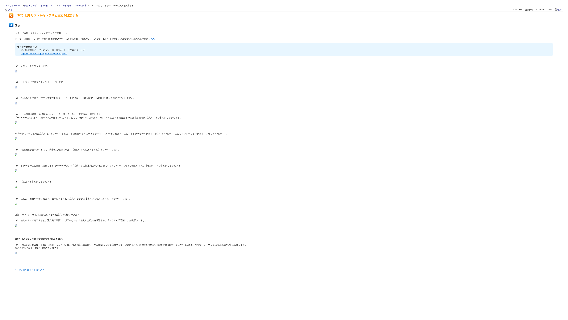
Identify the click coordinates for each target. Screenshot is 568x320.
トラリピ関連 (80, 5)
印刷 (559, 9)
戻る (10, 9)
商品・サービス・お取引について (39, 5)
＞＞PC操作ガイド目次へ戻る (30, 269)
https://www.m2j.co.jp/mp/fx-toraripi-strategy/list (44, 53)
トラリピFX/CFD (13, 5)
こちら (152, 38)
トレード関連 (64, 5)
